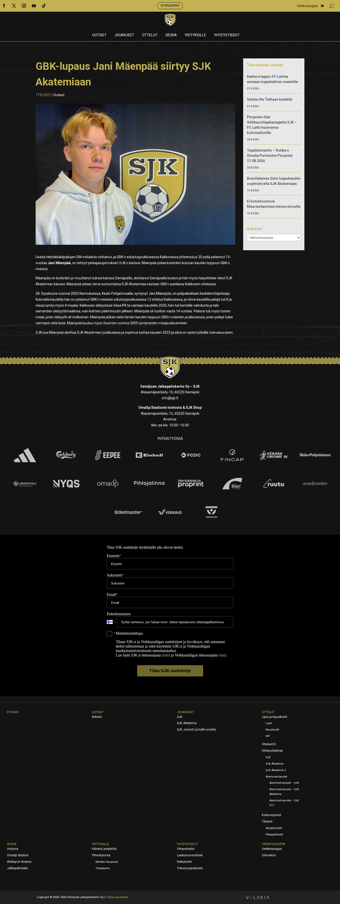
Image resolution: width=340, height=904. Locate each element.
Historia (12, 849)
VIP (268, 736)
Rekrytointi (184, 861)
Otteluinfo (269, 744)
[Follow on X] (14, 6)
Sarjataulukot (274, 828)
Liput (269, 723)
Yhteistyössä (101, 855)
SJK (179, 717)
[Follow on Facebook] (4, 6)
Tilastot (267, 821)
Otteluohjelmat (272, 750)
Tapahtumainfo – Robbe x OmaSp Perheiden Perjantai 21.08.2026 (270, 155)
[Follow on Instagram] (24, 6)
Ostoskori (269, 855)
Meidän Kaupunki (107, 861)
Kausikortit (272, 729)
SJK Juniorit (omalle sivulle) (196, 729)
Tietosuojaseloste (190, 868)
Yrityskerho (103, 868)
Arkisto (97, 717)
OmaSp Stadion (18, 855)
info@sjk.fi (170, 398)
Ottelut (150, 35)
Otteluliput (170, 5)
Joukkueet (124, 35)
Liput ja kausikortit (274, 717)
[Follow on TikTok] (44, 6)
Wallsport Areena (19, 861)
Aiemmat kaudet (276, 776)
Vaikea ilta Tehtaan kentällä (269, 99)
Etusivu (13, 712)
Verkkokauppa (307, 6)
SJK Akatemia (187, 723)
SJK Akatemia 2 (276, 770)
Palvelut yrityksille (104, 849)
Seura (171, 35)
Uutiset (99, 35)
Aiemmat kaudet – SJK (284, 782)
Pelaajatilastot (274, 834)
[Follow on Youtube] (34, 6)
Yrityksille (195, 35)
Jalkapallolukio (17, 868)
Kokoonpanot (271, 815)
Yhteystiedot (227, 35)
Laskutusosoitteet (190, 855)
